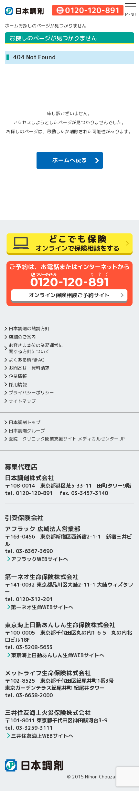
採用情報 (18, 384)
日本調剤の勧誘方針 (29, 328)
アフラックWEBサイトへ (39, 559)
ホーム (11, 26)
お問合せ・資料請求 (29, 368)
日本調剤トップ (24, 422)
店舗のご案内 (22, 337)
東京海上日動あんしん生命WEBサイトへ (57, 655)
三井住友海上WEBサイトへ (42, 735)
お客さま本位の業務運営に (36, 348)
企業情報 (18, 376)
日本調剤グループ (27, 431)
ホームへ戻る (69, 160)
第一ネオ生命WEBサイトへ (42, 607)
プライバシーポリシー (31, 393)
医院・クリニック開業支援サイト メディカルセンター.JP (66, 439)
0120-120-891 (34, 493)
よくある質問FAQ (27, 360)
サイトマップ (22, 401)
